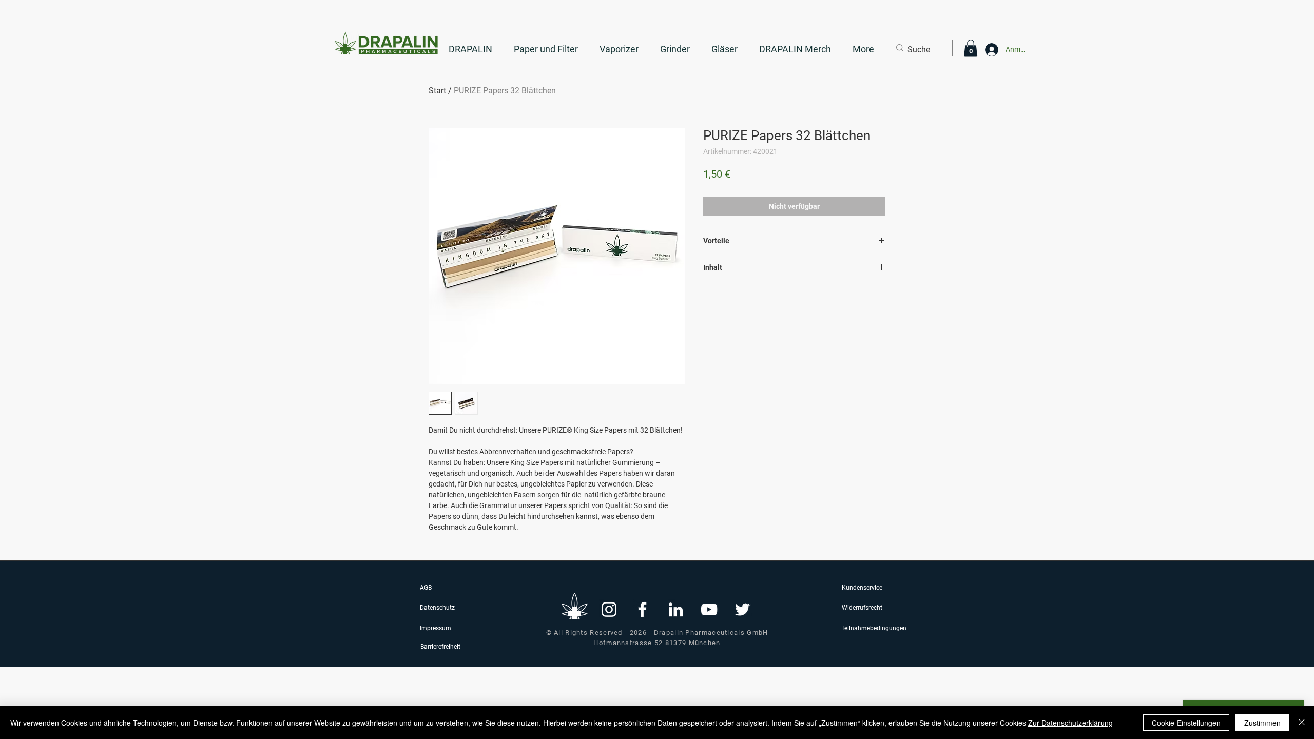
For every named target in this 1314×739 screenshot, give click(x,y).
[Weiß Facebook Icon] (642, 609)
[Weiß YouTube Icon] (709, 609)
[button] (970, 48)
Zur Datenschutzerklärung (1070, 722)
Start (437, 90)
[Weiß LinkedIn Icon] (676, 609)
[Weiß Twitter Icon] (742, 609)
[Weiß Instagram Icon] (609, 609)
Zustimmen (1262, 722)
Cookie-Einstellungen (1186, 722)
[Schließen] (1302, 722)
